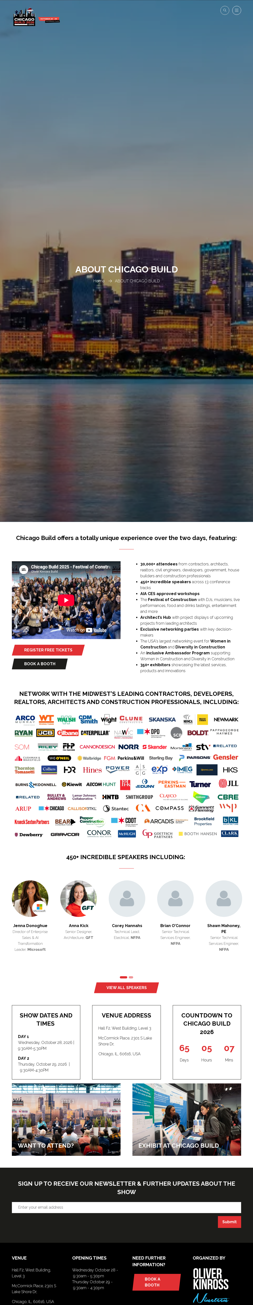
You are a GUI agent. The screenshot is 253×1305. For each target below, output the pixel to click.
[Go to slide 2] (131, 977)
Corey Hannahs (127, 925)
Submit (229, 1222)
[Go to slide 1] (123, 977)
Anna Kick (78, 925)
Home (99, 281)
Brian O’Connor (175, 925)
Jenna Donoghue (30, 925)
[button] (224, 10)
